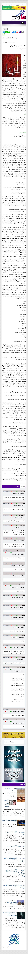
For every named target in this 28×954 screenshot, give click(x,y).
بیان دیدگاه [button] (16, 486)
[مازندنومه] (18, 14)
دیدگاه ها (23, 486)
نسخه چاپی (5, 29)
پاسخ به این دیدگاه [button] (6, 491)
